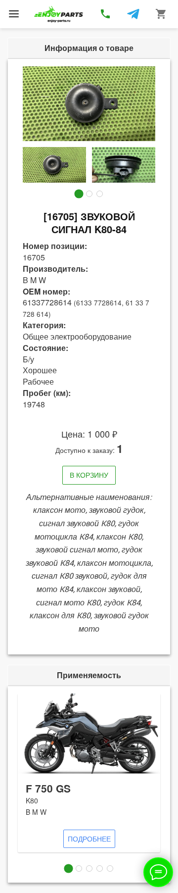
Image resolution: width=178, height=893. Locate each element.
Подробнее (89, 838)
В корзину (89, 475)
